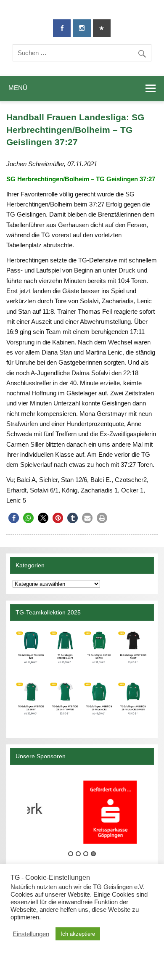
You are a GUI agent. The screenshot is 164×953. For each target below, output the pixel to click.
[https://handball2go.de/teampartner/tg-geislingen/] (82, 676)
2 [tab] (78, 853)
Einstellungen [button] (31, 934)
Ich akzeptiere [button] (78, 934)
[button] (13, 518)
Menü (17, 87)
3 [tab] (85, 853)
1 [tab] (70, 853)
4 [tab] (93, 853)
